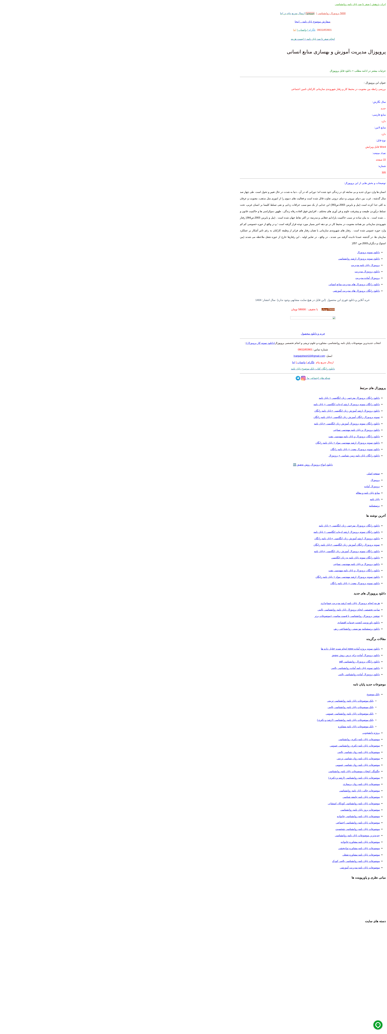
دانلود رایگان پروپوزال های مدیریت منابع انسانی (354, 284)
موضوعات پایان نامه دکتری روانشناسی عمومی (355, 745)
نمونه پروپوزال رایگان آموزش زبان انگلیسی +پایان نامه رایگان (347, 417)
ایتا (294, 30)
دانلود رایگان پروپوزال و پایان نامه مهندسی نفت (354, 436)
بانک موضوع (373, 694)
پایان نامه (375, 499)
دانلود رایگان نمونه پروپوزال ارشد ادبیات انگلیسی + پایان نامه (347, 404)
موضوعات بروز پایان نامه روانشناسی (360, 809)
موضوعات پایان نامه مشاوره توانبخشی (359, 848)
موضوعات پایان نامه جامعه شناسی (361, 797)
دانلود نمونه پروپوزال (368, 252)
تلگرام (311, 30)
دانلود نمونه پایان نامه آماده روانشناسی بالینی (355, 668)
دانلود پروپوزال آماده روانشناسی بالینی (359, 674)
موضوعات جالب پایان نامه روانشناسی (359, 790)
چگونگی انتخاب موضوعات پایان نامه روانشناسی (354, 771)
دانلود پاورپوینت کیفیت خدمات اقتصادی (358, 622)
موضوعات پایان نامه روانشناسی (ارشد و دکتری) (354, 777)
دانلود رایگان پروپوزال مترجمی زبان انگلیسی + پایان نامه (349, 398)
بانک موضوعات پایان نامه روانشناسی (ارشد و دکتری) (345, 720)
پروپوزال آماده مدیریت (367, 278)
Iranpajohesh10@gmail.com (309, 355)
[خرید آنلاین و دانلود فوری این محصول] (312, 318)
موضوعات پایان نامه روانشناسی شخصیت (357, 829)
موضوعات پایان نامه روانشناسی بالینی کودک (356, 861)
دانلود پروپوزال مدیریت (367, 271)
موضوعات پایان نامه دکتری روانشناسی (359, 739)
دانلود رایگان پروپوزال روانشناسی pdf (359, 661)
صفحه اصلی (373, 473)
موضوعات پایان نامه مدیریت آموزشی (360, 867)
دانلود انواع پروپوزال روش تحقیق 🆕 (313, 464)
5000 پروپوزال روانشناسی (331, 13)
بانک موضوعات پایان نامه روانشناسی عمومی (350, 713)
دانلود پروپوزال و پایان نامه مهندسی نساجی (356, 430)
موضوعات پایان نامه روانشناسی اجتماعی (358, 822)
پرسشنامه (374, 505)
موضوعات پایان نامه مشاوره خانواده (360, 842)
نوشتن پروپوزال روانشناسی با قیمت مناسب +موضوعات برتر (347, 616)
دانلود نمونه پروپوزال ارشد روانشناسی (359, 258)
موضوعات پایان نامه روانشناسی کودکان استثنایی (354, 803)
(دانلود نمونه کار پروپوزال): (260, 343)
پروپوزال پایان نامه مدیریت (365, 265)
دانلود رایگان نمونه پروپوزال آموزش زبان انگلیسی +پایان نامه (347, 423)
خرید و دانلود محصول (313, 333)
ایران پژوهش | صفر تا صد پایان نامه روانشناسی (360, 4)
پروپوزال (375, 480)
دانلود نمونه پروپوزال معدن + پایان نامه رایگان (355, 449)
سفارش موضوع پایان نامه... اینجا (312, 21)
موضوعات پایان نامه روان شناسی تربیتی (358, 758)
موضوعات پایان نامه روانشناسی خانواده (358, 816)
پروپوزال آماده (372, 486)
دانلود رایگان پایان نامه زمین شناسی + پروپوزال (354, 455)
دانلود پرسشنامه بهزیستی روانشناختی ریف (357, 628)
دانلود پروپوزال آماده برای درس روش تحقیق (356, 655)
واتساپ (302, 30)
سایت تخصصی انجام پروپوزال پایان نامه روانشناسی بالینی (348, 609)
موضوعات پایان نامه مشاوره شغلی (361, 854)
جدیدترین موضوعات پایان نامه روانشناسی (357, 835)
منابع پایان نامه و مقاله (368, 492)
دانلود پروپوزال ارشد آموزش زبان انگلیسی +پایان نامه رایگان (347, 410)
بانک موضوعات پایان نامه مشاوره (356, 726)
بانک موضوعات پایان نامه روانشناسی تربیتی (350, 700)
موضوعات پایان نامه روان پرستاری (361, 784)
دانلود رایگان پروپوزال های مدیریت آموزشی (356, 290)
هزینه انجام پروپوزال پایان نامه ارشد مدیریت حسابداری (350, 603)
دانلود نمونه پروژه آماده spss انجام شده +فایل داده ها (350, 648)
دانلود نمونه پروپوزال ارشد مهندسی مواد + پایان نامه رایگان (347, 442)
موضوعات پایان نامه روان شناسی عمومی (357, 765)
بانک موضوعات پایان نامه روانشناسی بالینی (351, 707)
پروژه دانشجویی (371, 732)
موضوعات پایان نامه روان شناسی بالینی (358, 752)
